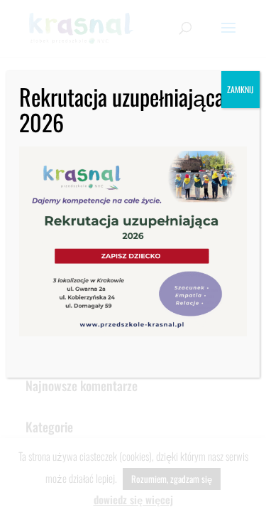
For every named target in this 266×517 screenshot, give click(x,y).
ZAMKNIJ (240, 89)
